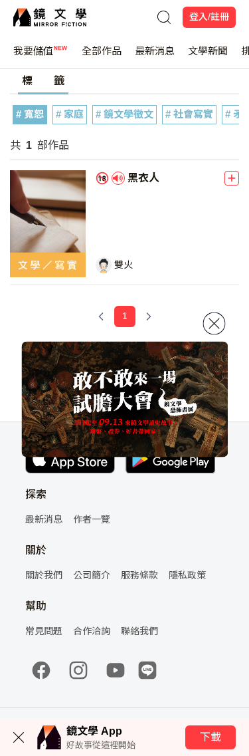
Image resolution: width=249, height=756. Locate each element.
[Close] (214, 323)
